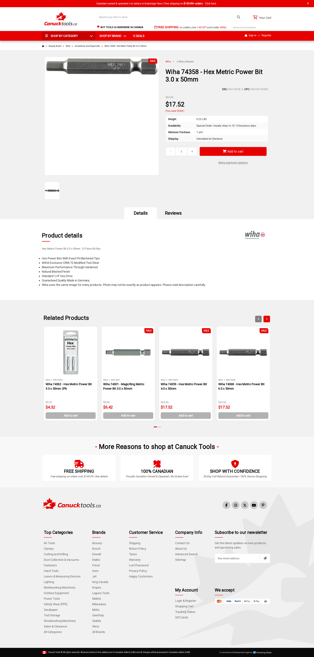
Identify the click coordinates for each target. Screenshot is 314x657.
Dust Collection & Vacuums (61, 559)
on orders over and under (206, 27)
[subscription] (265, 558)
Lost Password (138, 565)
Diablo (96, 559)
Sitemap (180, 559)
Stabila (96, 621)
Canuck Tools (54, 652)
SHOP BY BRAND (112, 36)
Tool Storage (52, 615)
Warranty (135, 559)
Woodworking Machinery (60, 621)
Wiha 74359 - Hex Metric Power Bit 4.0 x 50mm (184, 386)
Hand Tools (51, 571)
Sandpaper (51, 609)
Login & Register (185, 600)
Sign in (252, 35)
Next (266, 319)
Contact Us (182, 543)
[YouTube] (254, 505)
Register (266, 35)
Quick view (72, 352)
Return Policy (137, 548)
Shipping (134, 543)
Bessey (97, 543)
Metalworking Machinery (60, 587)
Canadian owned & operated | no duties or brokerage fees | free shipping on (156, 3)
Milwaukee (99, 604)
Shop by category (64, 36)
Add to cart (235, 151)
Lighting (49, 582)
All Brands (98, 632)
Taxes (133, 554)
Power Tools (52, 598)
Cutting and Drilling (56, 554)
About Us (181, 548)
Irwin (95, 571)
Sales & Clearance (55, 626)
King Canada (100, 582)
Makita (96, 598)
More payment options (233, 162)
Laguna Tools (100, 593)
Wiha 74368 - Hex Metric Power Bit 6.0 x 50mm (241, 386)
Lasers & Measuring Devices (62, 576)
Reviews (173, 213)
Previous (258, 319)
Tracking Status (185, 612)
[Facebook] (226, 505)
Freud (96, 565)
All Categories (53, 632)
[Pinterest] (263, 505)
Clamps (49, 548)
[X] (245, 505)
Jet (94, 576)
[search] (238, 17)
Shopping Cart (184, 606)
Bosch (96, 548)
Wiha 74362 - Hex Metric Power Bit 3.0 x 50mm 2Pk (69, 386)
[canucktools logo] (71, 503)
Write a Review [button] (186, 61)
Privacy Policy (138, 571)
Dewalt (96, 554)
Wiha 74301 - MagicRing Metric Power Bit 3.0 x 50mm (123, 386)
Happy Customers (141, 576)
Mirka (95, 609)
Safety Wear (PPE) (56, 604)
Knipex (96, 587)
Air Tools (49, 543)
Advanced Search (186, 554)
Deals (139, 36)
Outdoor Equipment (56, 593)
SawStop (98, 615)
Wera (95, 626)
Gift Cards (181, 617)
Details (141, 213)
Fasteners (50, 565)
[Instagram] (236, 505)
